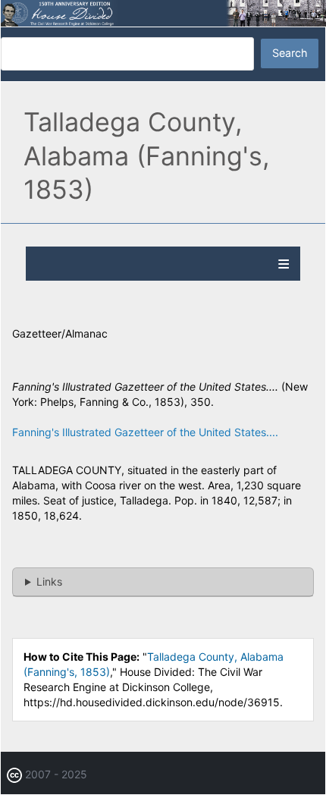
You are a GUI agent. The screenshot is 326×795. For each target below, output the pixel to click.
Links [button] (49, 581)
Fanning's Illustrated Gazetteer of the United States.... (145, 432)
